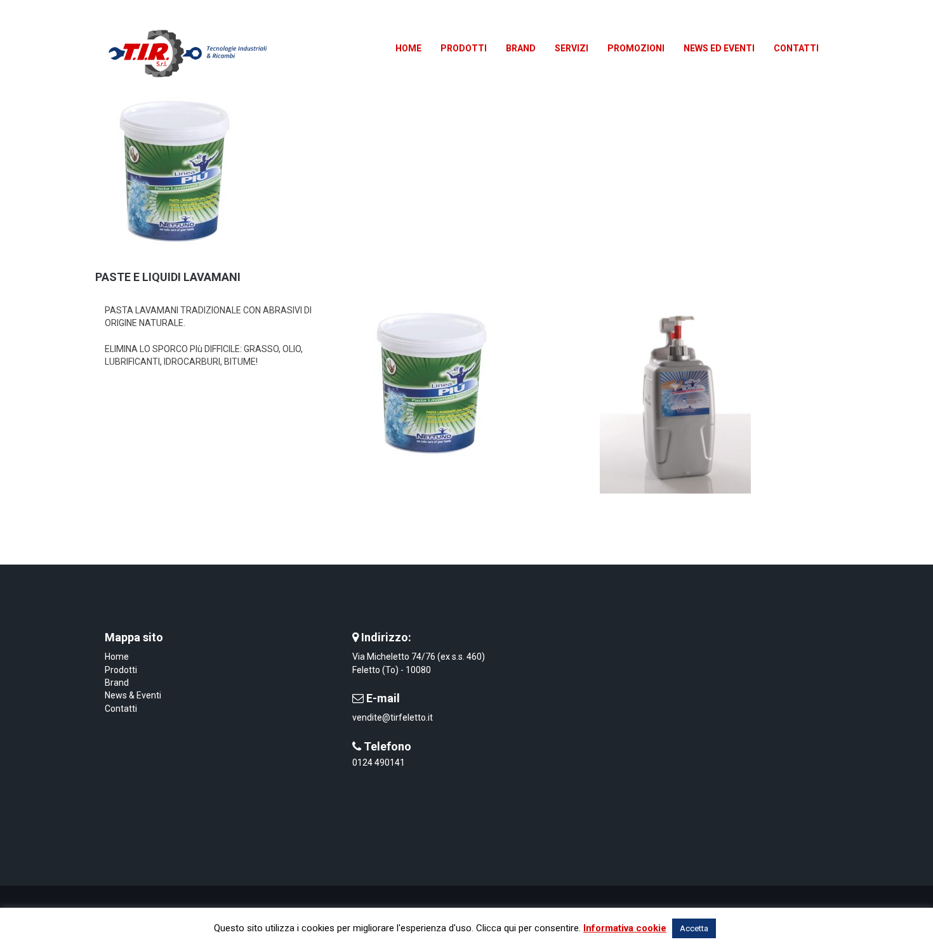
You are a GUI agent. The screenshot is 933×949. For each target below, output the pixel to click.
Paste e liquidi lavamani (168, 277)
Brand (117, 682)
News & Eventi (133, 695)
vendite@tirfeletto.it (392, 717)
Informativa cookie (624, 928)
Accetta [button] (694, 928)
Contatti (121, 709)
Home (117, 656)
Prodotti (121, 670)
